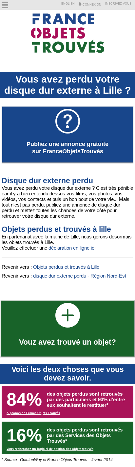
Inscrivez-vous (118, 3)
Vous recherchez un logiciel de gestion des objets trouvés (50, 449)
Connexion (91, 4)
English (68, 3)
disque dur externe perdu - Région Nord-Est (79, 276)
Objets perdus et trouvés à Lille (66, 267)
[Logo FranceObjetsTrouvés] (67, 33)
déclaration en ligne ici (71, 248)
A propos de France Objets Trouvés (33, 413)
